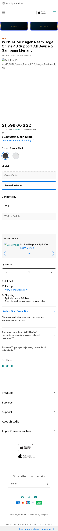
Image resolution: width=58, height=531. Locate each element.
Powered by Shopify (39, 515)
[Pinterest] (13, 367)
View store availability (16, 290)
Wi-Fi (7, 206)
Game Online (11, 175)
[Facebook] (4, 367)
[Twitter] (8, 367)
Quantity (7, 264)
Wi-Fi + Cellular (12, 216)
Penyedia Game (13, 185)
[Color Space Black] (5, 155)
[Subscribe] (47, 484)
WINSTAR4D (23, 515)
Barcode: (20, 55)
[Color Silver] (15, 156)
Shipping (16, 129)
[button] (29, 311)
